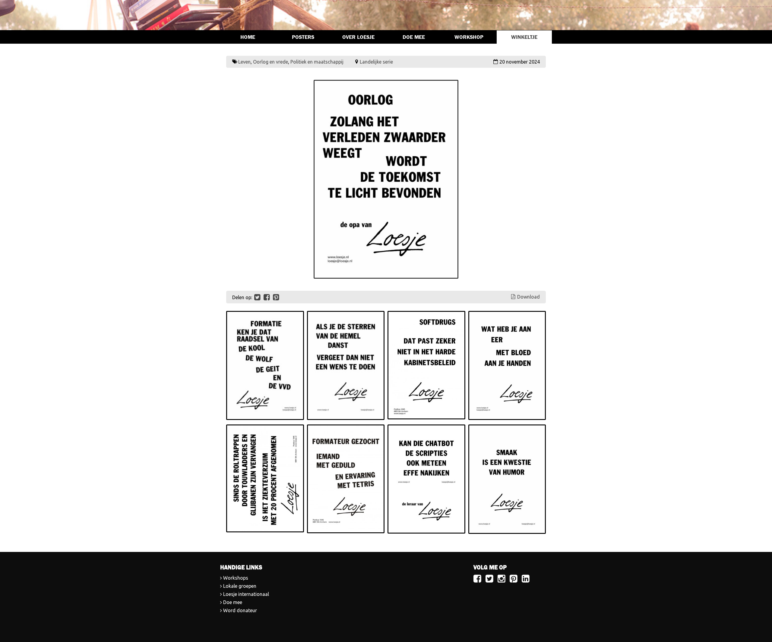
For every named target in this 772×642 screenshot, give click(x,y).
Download (528, 296)
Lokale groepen (239, 586)
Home (247, 37)
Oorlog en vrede (270, 61)
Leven (244, 61)
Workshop (468, 37)
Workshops (235, 578)
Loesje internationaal (246, 594)
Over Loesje (358, 37)
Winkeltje (524, 37)
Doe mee (414, 37)
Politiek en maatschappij (316, 61)
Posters (303, 37)
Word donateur (240, 610)
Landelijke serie (376, 61)
